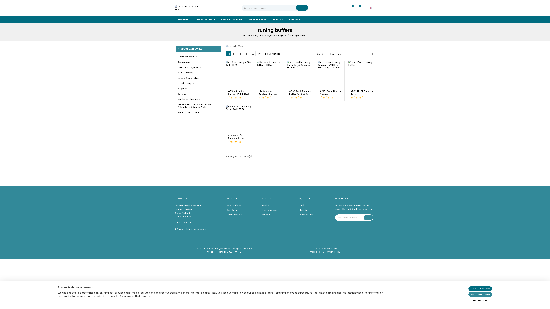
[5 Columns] (228, 53)
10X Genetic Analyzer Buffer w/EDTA (267, 92)
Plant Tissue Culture (188, 112)
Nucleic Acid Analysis (189, 78)
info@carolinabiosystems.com (191, 229)
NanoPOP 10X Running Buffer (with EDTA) (236, 137)
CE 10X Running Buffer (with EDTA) (238, 92)
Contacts (181, 198)
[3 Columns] (240, 53)
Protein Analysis (186, 83)
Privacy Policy (333, 251)
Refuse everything (480, 294)
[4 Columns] (234, 53)
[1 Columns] (253, 53)
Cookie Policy (317, 251)
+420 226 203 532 (184, 222)
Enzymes (182, 88)
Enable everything (480, 288)
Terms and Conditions (325, 248)
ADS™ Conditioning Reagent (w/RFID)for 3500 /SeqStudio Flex (330, 92)
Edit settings (480, 300)
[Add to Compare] (251, 70)
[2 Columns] (247, 53)
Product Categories (190, 48)
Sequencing (184, 62)
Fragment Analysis (187, 56)
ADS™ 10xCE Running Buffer (362, 92)
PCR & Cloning (185, 72)
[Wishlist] (351, 8)
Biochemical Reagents (189, 99)
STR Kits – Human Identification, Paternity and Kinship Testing (194, 106)
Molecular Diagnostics (189, 67)
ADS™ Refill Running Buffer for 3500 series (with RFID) (300, 92)
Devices (182, 94)
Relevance (351, 54)
